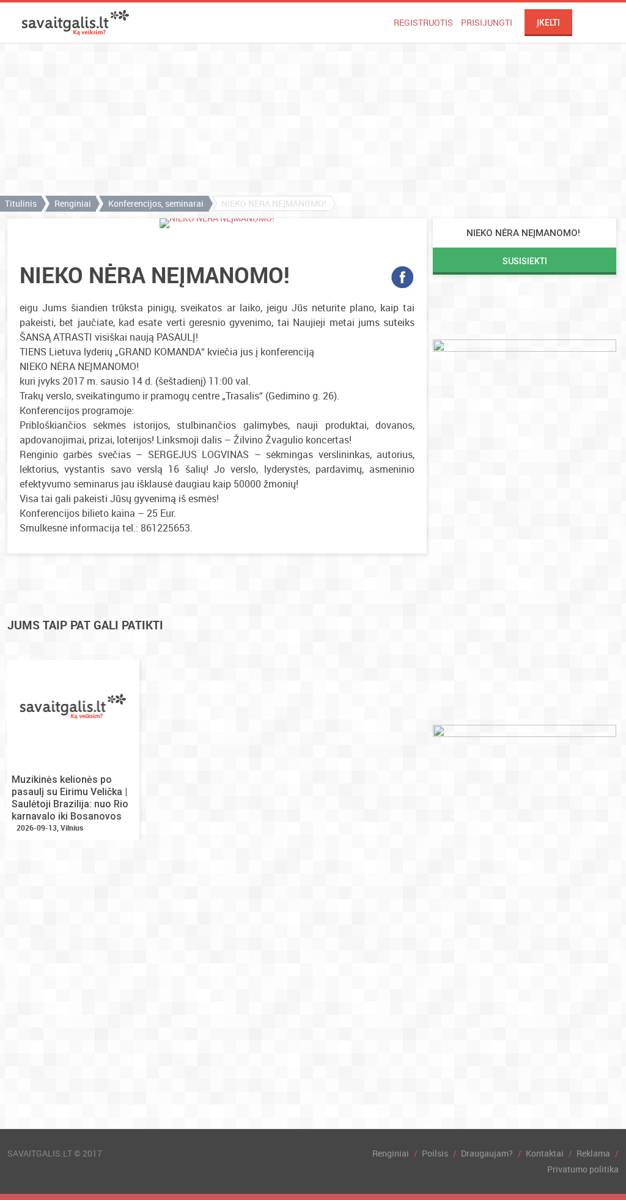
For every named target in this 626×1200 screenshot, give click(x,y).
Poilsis (435, 1153)
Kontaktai (545, 1153)
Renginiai (72, 203)
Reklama (593, 1153)
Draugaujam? (487, 1153)
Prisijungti (486, 22)
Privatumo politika (583, 1169)
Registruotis (423, 22)
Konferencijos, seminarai (156, 203)
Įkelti (548, 23)
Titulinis (21, 203)
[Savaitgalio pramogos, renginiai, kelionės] (75, 22)
